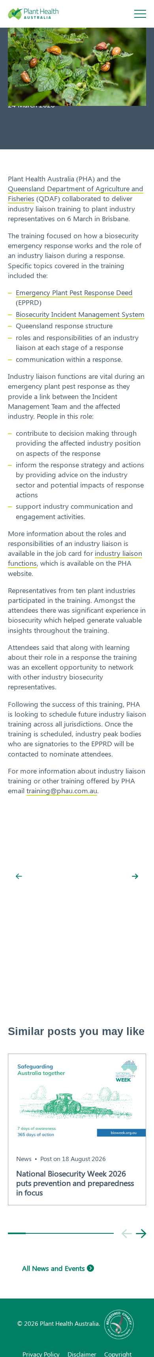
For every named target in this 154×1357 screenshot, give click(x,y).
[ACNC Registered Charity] (119, 1323)
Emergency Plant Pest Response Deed (74, 292)
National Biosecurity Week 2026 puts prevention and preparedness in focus (75, 1183)
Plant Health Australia (41, 14)
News (24, 1158)
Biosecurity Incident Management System (80, 314)
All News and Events (54, 1268)
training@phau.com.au (61, 790)
